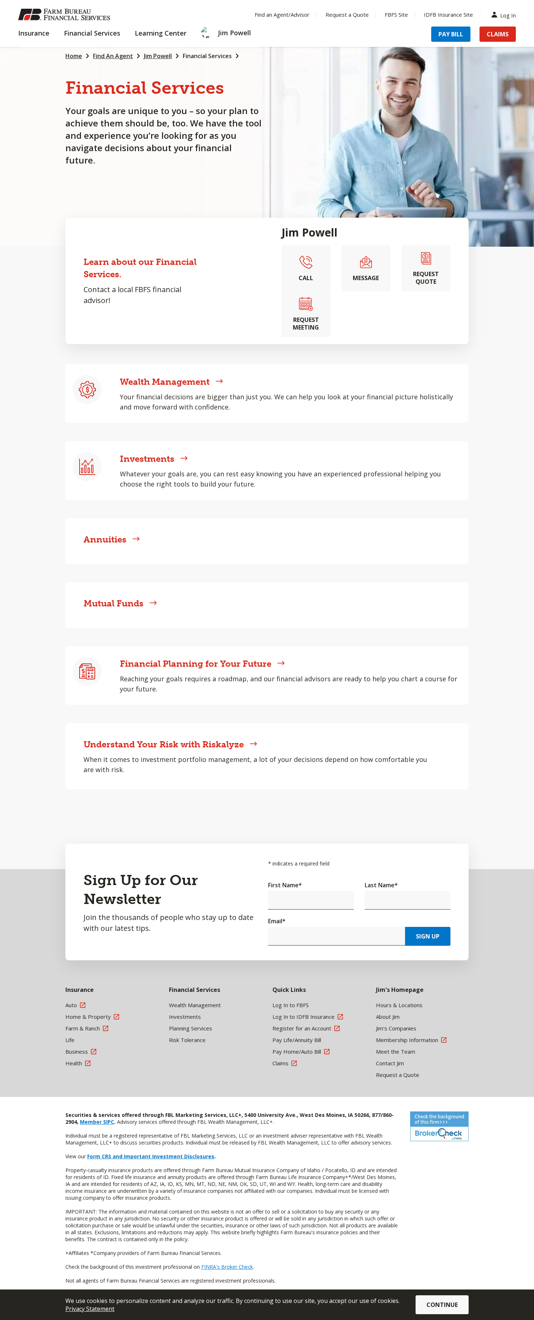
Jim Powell (158, 56)
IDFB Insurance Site (448, 14)
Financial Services (207, 56)
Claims (498, 34)
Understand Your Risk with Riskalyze (164, 744)
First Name (285, 885)
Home (73, 56)
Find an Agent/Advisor (282, 14)
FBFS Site (396, 14)
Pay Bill (450, 34)
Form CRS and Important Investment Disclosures (150, 1156)
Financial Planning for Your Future (195, 663)
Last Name (381, 885)
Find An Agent (113, 56)
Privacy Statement (89, 1309)
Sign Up (428, 936)
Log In (508, 14)
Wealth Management (165, 381)
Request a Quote (347, 14)
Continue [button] (442, 1305)
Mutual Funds (113, 603)
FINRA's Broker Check (227, 1266)
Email (277, 921)
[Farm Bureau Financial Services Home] (65, 14)
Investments (147, 458)
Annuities (105, 539)
